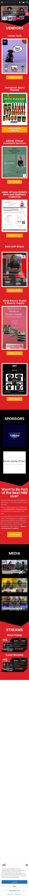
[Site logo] (6, 2)
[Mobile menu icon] (2, 2)
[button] (27, 14)
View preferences (14, 890)
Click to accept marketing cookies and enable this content (14, 13)
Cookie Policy (10, 894)
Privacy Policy (17, 894)
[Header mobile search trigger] (27, 2)
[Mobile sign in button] (20, 2)
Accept (14, 882)
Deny (14, 886)
